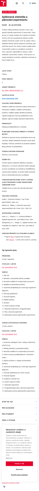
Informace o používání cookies (11, 483)
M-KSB (12, 240)
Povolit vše (19, 463)
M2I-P (12, 237)
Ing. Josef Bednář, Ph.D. (9, 267)
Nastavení (19, 469)
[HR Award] (4, 486)
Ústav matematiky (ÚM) (10, 98)
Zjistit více (9, 458)
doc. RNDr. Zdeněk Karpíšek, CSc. (12, 90)
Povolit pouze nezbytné (19, 475)
